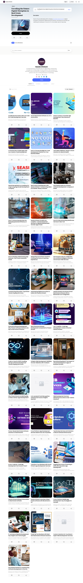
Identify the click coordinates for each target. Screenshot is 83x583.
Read (69, 9)
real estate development (58, 19)
